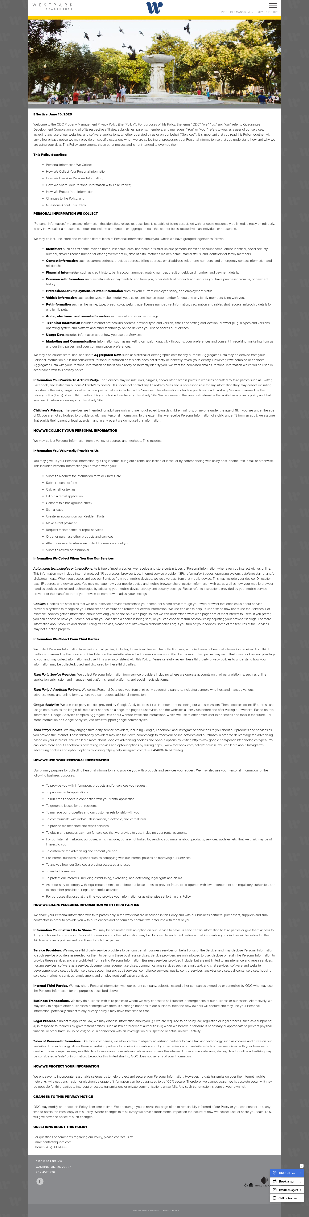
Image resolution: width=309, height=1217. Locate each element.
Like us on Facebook (40, 1181)
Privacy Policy (171, 1210)
